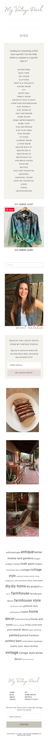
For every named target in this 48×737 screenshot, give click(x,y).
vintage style (27, 652)
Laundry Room (24, 140)
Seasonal (24, 174)
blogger (37, 559)
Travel (24, 188)
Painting (24, 164)
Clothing (24, 80)
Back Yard (24, 73)
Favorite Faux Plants (24, 100)
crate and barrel (20, 581)
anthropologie (13, 552)
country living (22, 576)
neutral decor (21, 629)
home (24, 611)
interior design (18, 625)
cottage (25, 569)
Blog (12, 695)
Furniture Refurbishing (24, 103)
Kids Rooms (24, 134)
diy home (18, 586)
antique (27, 552)
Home (12, 692)
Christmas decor (13, 570)
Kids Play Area (24, 130)
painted (14, 635)
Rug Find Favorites (24, 171)
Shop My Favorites (24, 181)
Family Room (24, 97)
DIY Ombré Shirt (24, 204)
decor (30, 581)
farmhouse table (16, 606)
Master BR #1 (24, 150)
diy (7, 586)
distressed (38, 581)
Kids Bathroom (24, 127)
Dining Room (24, 86)
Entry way (24, 93)
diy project (33, 586)
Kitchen (24, 137)
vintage (12, 652)
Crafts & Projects (24, 83)
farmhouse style (27, 600)
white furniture (28, 659)
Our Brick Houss (24, 161)
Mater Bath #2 (24, 157)
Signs (24, 184)
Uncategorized (24, 191)
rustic (13, 646)
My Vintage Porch (24, 10)
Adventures (24, 70)
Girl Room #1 (24, 107)
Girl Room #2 (24, 110)
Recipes (24, 167)
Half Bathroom (24, 113)
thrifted (34, 646)
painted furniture (29, 635)
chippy (38, 564)
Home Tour (24, 124)
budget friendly (13, 564)
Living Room (24, 144)
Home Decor (24, 117)
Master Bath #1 (24, 147)
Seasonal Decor (24, 177)
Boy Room (24, 76)
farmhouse (20, 593)
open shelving (35, 630)
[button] (24, 24)
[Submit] (41, 265)
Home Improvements (24, 120)
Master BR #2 (24, 154)
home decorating (22, 619)
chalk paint (27, 563)
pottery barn (13, 641)
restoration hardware (32, 641)
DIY (24, 90)
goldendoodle (15, 612)
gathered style (30, 606)
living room (31, 624)
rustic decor (24, 646)
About (12, 697)
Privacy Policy (31, 699)
